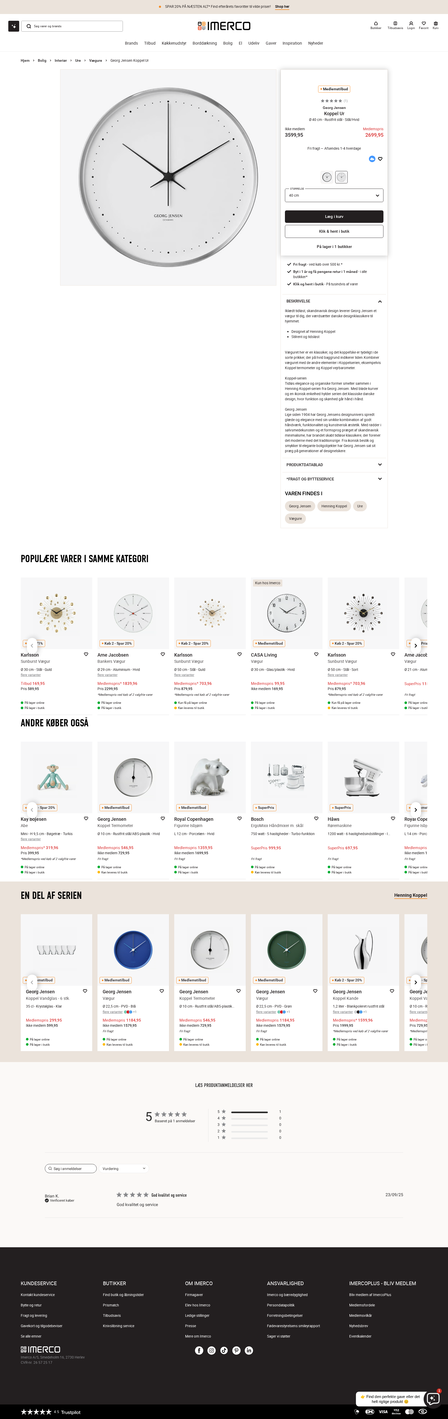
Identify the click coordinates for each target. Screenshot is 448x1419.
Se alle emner (31, 1336)
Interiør (61, 60)
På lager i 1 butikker (334, 246)
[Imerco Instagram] (211, 1350)
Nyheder (315, 43)
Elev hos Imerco (197, 1305)
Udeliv (254, 43)
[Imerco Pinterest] (236, 1350)
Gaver (271, 43)
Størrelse (297, 188)
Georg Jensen (300, 506)
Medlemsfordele (362, 1305)
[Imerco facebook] (199, 1350)
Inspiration (292, 43)
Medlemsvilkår (360, 1315)
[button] (334, 107)
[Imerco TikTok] (224, 1350)
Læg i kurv (334, 216)
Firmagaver (194, 1294)
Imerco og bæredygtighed (287, 1294)
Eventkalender (360, 1336)
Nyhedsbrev (358, 1326)
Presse (190, 1326)
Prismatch (111, 1305)
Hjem (25, 60)
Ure (78, 60)
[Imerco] (224, 26)
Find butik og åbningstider (123, 1294)
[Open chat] (13, 26)
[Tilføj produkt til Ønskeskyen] (372, 159)
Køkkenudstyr (174, 43)
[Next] (416, 646)
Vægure (95, 60)
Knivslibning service (118, 1326)
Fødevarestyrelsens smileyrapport (293, 1326)
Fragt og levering (34, 1315)
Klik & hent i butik (334, 231)
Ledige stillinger (197, 1315)
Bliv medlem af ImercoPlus (370, 1294)
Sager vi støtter (278, 1336)
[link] (249, 1138)
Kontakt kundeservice (38, 1294)
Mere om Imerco (198, 1336)
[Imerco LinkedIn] (249, 1350)
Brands (131, 43)
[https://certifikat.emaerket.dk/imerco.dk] (422, 1412)
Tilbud (150, 43)
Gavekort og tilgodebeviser (41, 1326)
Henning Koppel (334, 506)
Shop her (282, 6)
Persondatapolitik (281, 1305)
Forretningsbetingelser (285, 1315)
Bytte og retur (31, 1305)
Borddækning (205, 43)
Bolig (228, 43)
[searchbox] (71, 1168)
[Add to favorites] (380, 159)
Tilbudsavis (112, 1315)
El (240, 43)
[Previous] (32, 646)
